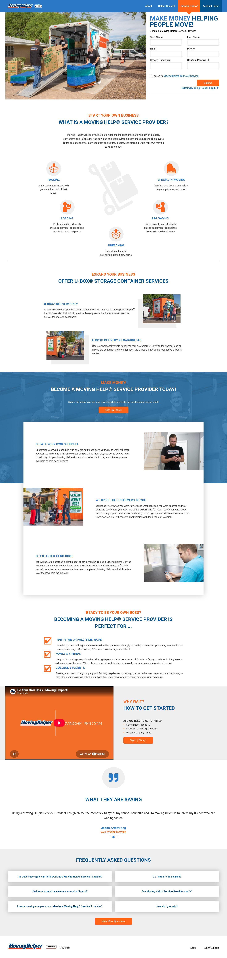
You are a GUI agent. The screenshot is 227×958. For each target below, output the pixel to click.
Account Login (211, 6)
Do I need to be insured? (167, 876)
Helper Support (166, 6)
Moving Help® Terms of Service (181, 75)
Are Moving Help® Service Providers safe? (167, 891)
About (148, 6)
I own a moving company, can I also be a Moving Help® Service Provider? (60, 906)
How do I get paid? (167, 906)
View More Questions (113, 921)
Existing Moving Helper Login (199, 88)
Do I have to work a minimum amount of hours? (59, 891)
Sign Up (208, 82)
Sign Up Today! (189, 6)
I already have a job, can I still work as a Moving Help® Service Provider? (59, 876)
